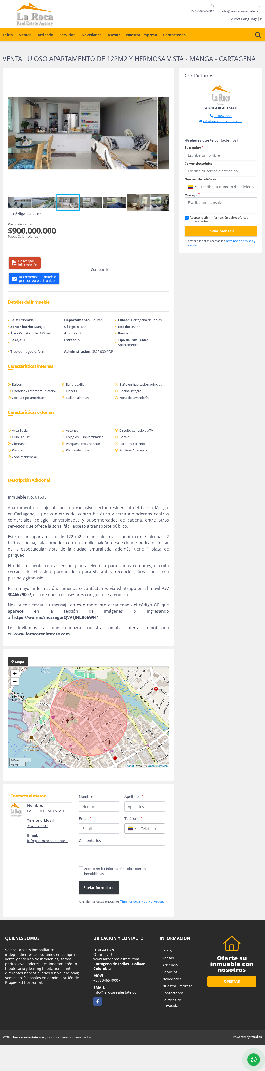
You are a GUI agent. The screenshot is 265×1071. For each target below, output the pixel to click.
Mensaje (192, 195)
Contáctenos (174, 34)
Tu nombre (194, 147)
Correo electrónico (200, 163)
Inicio (8, 34)
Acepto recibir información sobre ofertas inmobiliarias (115, 871)
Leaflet (129, 766)
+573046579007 (202, 11)
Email (85, 818)
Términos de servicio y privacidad (142, 901)
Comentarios (90, 840)
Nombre (87, 796)
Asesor (114, 34)
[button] (164, 77)
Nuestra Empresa (141, 34)
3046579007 (37, 825)
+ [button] (15, 673)
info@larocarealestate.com (50, 840)
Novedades (91, 34)
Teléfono (133, 818)
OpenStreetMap (158, 766)
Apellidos (133, 796)
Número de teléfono (201, 179)
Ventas (25, 34)
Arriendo (45, 34)
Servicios (67, 34)
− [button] (15, 681)
